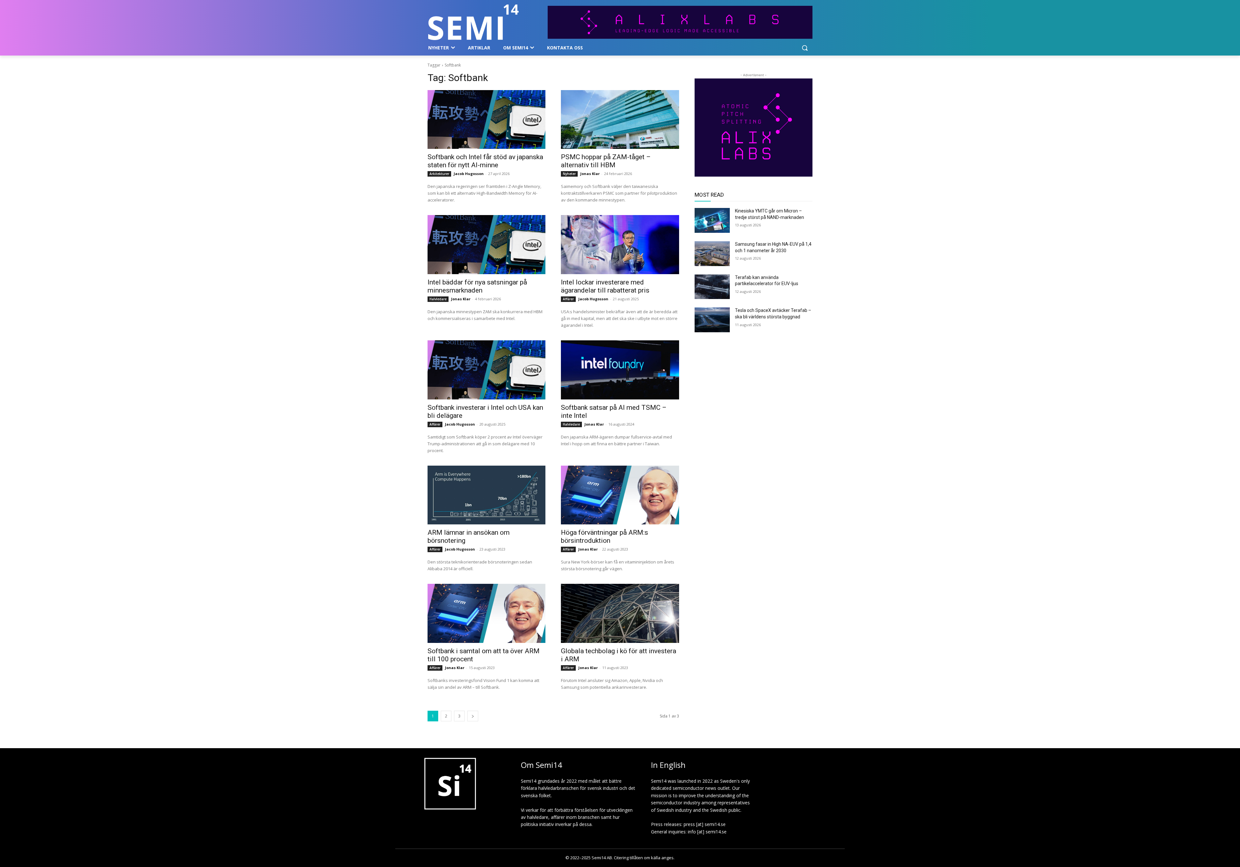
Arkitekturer (439, 173)
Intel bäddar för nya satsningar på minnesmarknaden (477, 286)
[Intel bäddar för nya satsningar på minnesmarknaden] (486, 244)
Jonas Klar (590, 173)
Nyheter (569, 173)
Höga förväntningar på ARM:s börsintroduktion (604, 536)
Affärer (568, 299)
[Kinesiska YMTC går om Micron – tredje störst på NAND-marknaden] (712, 220)
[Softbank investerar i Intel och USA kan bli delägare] (486, 369)
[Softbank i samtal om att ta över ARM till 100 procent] (486, 613)
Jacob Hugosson (469, 173)
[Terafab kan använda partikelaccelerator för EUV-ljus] (712, 286)
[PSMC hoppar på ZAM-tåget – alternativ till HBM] (620, 119)
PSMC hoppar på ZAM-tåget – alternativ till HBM (606, 161)
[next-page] (472, 716)
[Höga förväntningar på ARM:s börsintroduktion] (620, 495)
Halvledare (438, 299)
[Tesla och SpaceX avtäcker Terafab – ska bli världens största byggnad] (712, 319)
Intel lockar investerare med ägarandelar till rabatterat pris (605, 286)
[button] (804, 48)
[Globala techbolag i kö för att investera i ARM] (620, 613)
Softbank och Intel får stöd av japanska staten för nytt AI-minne (485, 161)
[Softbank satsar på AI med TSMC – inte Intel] (620, 369)
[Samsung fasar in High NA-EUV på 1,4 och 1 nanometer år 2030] (712, 253)
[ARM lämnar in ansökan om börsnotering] (486, 495)
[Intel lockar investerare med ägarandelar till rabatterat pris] (620, 244)
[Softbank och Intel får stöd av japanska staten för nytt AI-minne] (486, 119)
